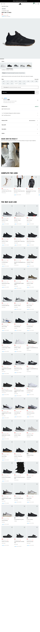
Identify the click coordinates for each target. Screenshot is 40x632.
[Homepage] (20, 4)
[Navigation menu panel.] (1, 4)
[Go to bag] (38, 4)
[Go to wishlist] (4, 4)
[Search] (36, 4)
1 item (3, 165)
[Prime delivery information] (37, 100)
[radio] (4, 81)
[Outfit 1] (10, 154)
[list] (20, 155)
